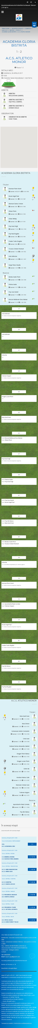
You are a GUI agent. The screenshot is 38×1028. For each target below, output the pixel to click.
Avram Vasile (14, 108)
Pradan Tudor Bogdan (15, 241)
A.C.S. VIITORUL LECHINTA (9, 909)
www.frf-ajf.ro (6, 975)
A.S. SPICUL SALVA (7, 920)
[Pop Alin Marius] (34, 812)
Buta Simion (25, 723)
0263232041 (7, 954)
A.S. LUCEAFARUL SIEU (8, 846)
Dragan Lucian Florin (7, 396)
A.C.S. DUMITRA (6, 882)
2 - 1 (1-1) (32, 857)
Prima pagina (6, 28)
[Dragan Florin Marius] (34, 754)
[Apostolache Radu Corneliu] (34, 805)
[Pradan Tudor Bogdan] (5, 241)
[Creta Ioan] (34, 739)
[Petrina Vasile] (5, 285)
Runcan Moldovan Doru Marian (18, 299)
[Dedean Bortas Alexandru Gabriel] (34, 746)
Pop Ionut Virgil (13, 226)
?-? (32, 844)
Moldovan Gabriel (16, 96)
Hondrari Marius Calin (23, 777)
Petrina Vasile (13, 284)
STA (3, 844)
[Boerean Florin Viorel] (5, 189)
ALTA (34, 24)
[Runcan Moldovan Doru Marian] (5, 300)
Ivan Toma (13, 119)
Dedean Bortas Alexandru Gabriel (19, 746)
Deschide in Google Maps (9, 968)
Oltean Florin (12, 211)
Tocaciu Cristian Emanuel (16, 249)
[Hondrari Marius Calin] (34, 778)
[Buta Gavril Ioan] (34, 716)
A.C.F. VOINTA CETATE (8, 884)
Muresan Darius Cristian (16, 204)
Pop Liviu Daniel (13, 292)
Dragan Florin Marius (23, 754)
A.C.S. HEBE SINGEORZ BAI (9, 869)
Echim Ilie (4, 355)
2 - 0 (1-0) (32, 894)
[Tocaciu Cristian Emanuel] (5, 249)
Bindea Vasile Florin (14, 277)
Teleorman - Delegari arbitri (10, 950)
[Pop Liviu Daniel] (5, 292)
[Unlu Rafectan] (5, 257)
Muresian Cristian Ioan (22, 785)
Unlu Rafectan (13, 256)
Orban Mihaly (13, 219)
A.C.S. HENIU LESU (7, 871)
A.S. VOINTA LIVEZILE (8, 897)
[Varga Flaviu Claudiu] (5, 265)
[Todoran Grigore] (34, 793)
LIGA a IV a (5, 30)
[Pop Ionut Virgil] (5, 226)
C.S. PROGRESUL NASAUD (9, 894)
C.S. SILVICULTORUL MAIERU (10, 859)
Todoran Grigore (6, 376)
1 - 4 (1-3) (32, 869)
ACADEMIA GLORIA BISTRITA (19, 43)
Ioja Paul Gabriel (15, 102)
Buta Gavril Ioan (6, 417)
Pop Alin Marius (9, 521)
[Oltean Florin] (5, 211)
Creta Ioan (26, 739)
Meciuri (12, 30)
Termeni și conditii (7, 1023)
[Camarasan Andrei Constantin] (34, 731)
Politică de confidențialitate (23, 1023)
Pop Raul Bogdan (14, 234)
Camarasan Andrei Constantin (20, 731)
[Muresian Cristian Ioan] (34, 785)
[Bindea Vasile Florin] (5, 277)
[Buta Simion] (34, 724)
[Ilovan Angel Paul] (5, 196)
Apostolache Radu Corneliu (12, 604)
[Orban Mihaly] (5, 219)
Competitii (28, 28)
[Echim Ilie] (34, 769)
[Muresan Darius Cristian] (5, 204)
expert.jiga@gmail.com (12, 957)
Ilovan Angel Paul (14, 196)
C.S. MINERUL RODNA (8, 857)
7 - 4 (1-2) (32, 882)
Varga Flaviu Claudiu (15, 265)
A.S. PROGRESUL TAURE (9, 907)
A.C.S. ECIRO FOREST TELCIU (10, 922)
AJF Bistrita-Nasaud (17, 28)
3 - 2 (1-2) (32, 907)
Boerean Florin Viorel (15, 188)
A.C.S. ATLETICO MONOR (19, 60)
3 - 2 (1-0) (32, 920)
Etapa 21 (18, 30)
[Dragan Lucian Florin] (34, 761)
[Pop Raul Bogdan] (5, 234)
